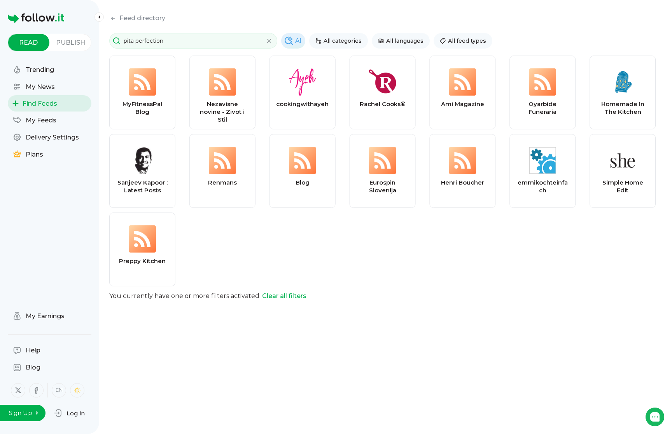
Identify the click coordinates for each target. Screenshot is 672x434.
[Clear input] (269, 41)
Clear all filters (284, 296)
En (59, 390)
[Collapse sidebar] (99, 17)
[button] (69, 413)
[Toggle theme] (77, 390)
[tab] (28, 42)
